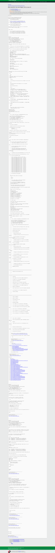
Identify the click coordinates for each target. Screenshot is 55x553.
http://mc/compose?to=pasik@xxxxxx (15, 365)
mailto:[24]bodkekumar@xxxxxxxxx (16, 347)
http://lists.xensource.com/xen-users (18, 340)
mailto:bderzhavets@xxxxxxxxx (15, 361)
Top (8, 4)
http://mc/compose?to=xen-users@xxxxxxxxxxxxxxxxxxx (18, 376)
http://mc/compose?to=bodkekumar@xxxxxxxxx (16, 369)
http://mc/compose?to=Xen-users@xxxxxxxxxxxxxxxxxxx (18, 371)
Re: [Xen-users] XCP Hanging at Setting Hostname (18, 539)
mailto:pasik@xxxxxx (13, 363)
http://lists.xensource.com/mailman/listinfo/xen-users (17, 21)
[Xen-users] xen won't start (16, 541)
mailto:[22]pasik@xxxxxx (15, 346)
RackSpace (19, 551)
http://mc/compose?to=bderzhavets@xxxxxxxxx (16, 366)
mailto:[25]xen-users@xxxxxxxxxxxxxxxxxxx (18, 348)
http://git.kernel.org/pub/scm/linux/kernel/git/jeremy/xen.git (18, 345)
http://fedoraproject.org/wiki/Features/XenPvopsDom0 (18, 370)
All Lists (10, 4)
